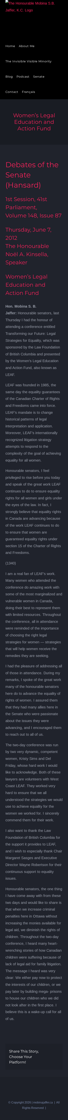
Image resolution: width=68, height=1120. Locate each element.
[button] (46, 91)
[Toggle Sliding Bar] (40, 91)
